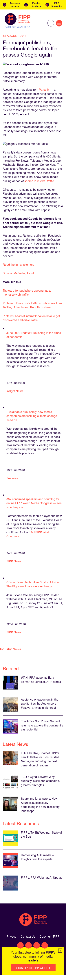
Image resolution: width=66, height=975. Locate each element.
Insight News (14, 391)
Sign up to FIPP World (33, 968)
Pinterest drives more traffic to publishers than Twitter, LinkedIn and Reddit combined (32, 305)
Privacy (11, 936)
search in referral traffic (39, 181)
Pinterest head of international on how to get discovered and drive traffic (31, 318)
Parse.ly (44, 89)
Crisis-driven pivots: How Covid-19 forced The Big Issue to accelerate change (33, 584)
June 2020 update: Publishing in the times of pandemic (33, 335)
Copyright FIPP (50, 936)
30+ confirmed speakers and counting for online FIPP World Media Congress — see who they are (34, 503)
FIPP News (13, 561)
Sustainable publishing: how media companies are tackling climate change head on (31, 416)
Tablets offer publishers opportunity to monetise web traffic (27, 292)
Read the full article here (18, 264)
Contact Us (28, 936)
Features (12, 478)
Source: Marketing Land (18, 273)
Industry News (10, 649)
